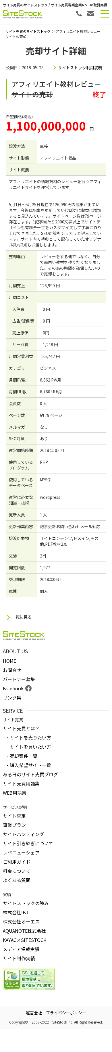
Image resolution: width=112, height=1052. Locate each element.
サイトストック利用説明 (80, 67)
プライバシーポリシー (66, 1012)
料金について (16, 870)
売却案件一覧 (23, 755)
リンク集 (12, 697)
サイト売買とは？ (21, 728)
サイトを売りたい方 (30, 737)
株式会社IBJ (15, 912)
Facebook (13, 688)
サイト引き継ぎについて (28, 843)
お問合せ (12, 669)
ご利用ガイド (16, 861)
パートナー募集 (19, 679)
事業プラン (14, 824)
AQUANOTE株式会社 (24, 930)
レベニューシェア (21, 852)
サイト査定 (14, 815)
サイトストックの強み (26, 903)
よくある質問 (16, 880)
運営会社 (34, 1012)
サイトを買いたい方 (30, 746)
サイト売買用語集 (21, 783)
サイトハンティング (23, 834)
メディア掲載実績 (21, 949)
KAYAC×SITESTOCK (24, 939)
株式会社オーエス (21, 921)
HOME (9, 660)
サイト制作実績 (19, 958)
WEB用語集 (14, 792)
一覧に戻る (21, 617)
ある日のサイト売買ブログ (30, 774)
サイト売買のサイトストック (28, 31)
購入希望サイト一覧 (30, 765)
